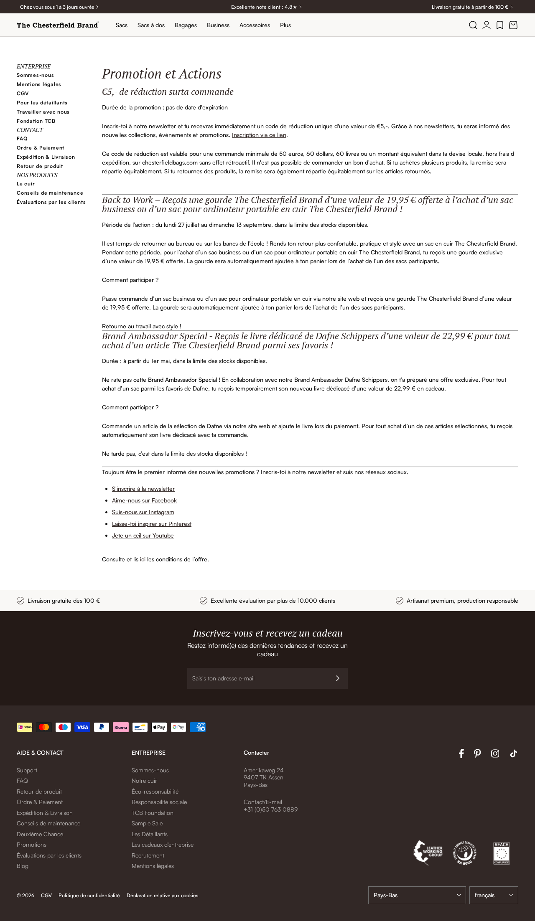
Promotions (31, 844)
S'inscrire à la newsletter (143, 488)
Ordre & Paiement (40, 148)
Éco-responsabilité (155, 791)
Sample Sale (147, 823)
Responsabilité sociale (159, 801)
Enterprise (34, 66)
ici (142, 559)
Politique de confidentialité (89, 895)
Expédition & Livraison (46, 157)
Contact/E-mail (263, 801)
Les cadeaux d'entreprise (163, 844)
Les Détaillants (150, 833)
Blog (22, 865)
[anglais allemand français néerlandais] (493, 895)
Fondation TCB (36, 121)
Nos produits (37, 175)
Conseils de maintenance (50, 193)
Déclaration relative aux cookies (162, 895)
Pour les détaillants (42, 102)
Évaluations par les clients (51, 202)
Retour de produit (40, 166)
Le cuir (26, 183)
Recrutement (148, 855)
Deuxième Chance (40, 833)
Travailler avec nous (43, 112)
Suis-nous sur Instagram (143, 511)
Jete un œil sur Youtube (143, 535)
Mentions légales (39, 84)
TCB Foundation (152, 812)
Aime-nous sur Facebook (144, 500)
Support (27, 770)
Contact (30, 130)
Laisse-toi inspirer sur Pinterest (151, 523)
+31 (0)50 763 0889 (271, 809)
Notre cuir (144, 780)
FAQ (22, 138)
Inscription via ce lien (259, 134)
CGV (22, 93)
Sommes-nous (35, 75)
